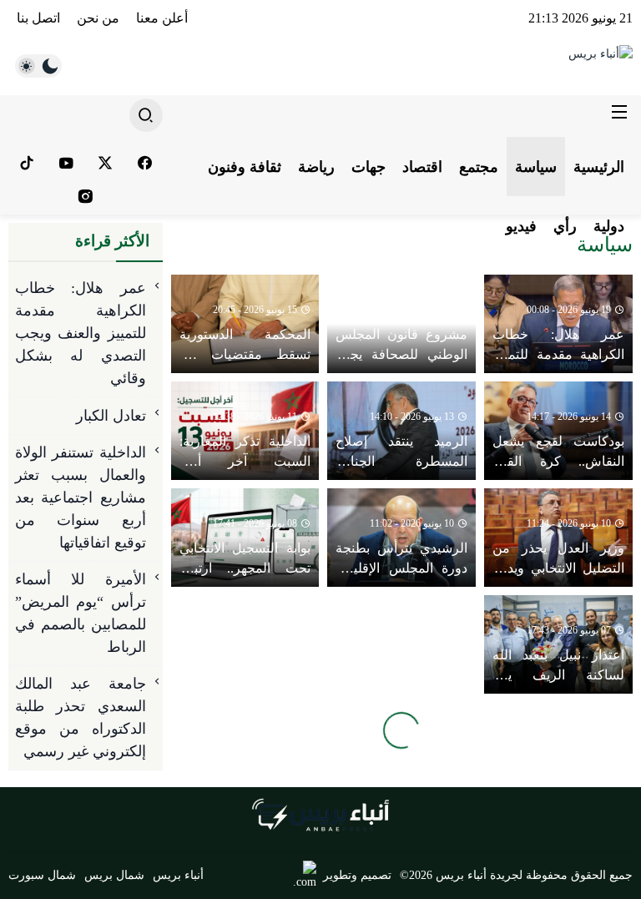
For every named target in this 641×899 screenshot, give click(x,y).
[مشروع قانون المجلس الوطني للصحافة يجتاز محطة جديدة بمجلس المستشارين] (401, 324)
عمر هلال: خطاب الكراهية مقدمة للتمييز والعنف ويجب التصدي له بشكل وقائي (80, 333)
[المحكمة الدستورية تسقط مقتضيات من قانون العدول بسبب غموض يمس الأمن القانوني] (245, 324)
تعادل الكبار (111, 415)
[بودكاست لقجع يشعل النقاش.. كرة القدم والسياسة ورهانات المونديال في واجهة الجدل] (558, 430)
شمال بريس (114, 875)
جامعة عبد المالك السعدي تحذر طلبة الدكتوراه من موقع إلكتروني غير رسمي (80, 717)
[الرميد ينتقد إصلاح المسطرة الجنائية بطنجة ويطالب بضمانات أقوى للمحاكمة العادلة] (401, 430)
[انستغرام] (85, 196)
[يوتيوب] (65, 163)
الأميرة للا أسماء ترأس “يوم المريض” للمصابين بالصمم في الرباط (80, 613)
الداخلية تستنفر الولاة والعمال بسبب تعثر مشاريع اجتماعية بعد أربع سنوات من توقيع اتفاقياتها (80, 497)
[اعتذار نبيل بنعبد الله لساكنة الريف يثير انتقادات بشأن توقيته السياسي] (558, 644)
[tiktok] (26, 163)
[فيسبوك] (145, 163)
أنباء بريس (178, 875)
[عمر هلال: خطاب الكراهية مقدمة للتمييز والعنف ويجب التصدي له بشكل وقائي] (558, 324)
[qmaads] (321, 815)
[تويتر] (105, 163)
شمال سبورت (42, 875)
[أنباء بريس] (507, 66)
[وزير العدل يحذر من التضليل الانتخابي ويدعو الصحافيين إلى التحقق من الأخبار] (558, 537)
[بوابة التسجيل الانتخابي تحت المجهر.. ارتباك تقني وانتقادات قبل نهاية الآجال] (245, 537)
